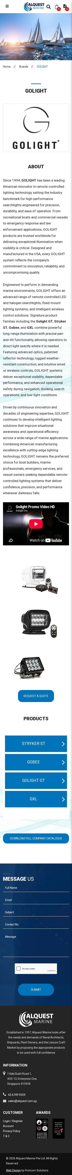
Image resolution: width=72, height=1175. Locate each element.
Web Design (13, 1170)
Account (8, 1126)
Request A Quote (36, 696)
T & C (6, 1136)
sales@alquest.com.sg (22, 1101)
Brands (23, 66)
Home (7, 66)
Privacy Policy (11, 1131)
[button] (36, 744)
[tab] (36, 744)
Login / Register (13, 1121)
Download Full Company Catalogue (36, 838)
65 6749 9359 (16, 1094)
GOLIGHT (42, 66)
